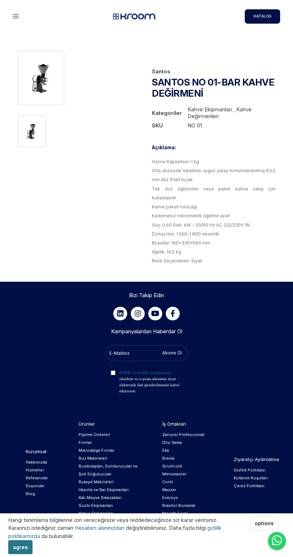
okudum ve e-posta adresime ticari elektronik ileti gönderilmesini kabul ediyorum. (149, 381)
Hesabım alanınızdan (100, 527)
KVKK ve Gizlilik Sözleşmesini (145, 372)
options (264, 523)
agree (20, 547)
